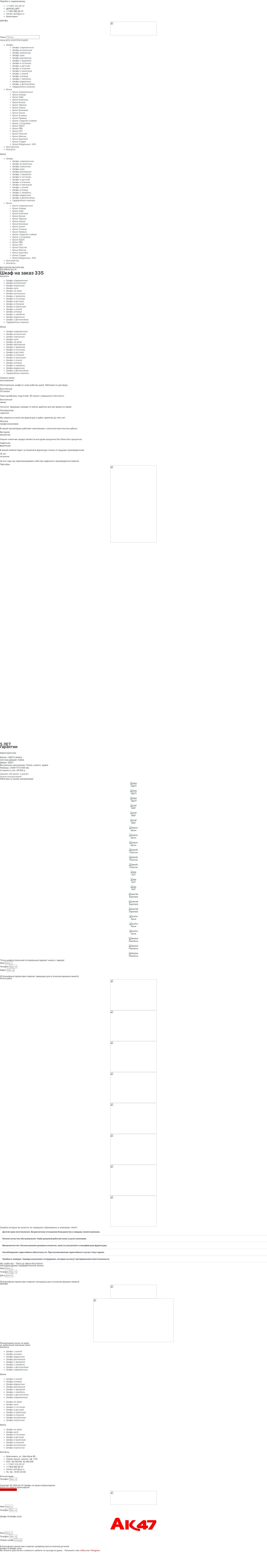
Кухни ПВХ (17, 128)
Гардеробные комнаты (23, 86)
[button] (133, 154)
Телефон (4, 966)
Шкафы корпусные (21, 52)
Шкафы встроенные (22, 50)
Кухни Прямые (19, 118)
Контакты (10, 149)
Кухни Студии (19, 141)
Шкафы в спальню (21, 68)
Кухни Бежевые (20, 110)
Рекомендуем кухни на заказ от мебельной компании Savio (15, 1344)
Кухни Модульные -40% (24, 144)
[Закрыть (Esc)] (1, 1553)
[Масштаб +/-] (12, 1553)
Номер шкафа (7, 1540)
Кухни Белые (18, 102)
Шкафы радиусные (21, 81)
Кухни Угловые (19, 115)
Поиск (3, 37)
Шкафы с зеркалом (21, 60)
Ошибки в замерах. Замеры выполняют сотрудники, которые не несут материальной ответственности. (56, 1259)
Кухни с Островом (21, 123)
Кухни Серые (18, 107)
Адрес (3, 970)
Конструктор (12, 147)
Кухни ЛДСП (18, 126)
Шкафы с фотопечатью (23, 84)
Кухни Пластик (19, 133)
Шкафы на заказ (14, 291)
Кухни (9, 89)
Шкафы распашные (21, 58)
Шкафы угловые (20, 76)
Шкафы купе (18, 55)
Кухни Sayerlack (20, 139)
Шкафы (9, 45)
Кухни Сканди (19, 94)
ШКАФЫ (4, 20)
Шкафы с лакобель (21, 79)
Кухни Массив (19, 136)
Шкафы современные (23, 47)
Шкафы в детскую (21, 66)
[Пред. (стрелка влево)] (1, 1556)
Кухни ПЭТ (17, 131)
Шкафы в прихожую (22, 71)
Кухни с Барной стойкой (24, 120)
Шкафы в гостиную (21, 63)
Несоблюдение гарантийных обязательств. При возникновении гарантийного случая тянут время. (53, 1252)
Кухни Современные (22, 92)
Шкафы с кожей (20, 73)
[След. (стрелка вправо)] (5, 1556)
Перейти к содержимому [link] (12, 1)
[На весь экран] (9, 1553)
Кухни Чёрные (19, 105)
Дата (2, 1275)
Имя (2, 963)
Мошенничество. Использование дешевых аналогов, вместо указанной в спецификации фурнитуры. (54, 1245)
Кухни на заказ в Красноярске (15, 1487)
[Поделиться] (5, 1553)
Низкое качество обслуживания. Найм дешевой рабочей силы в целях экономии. (44, 1238)
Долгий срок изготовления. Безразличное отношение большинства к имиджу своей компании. (51, 1232)
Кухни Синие (18, 113)
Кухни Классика (20, 99)
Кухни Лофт (18, 97)
